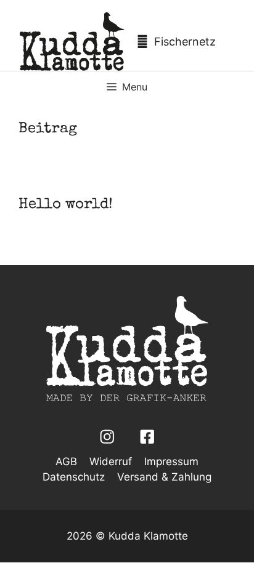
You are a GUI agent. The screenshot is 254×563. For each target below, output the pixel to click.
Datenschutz (74, 477)
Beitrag (47, 129)
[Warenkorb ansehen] (179, 41)
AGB (66, 461)
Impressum (171, 461)
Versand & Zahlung (164, 477)
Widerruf (110, 461)
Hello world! (65, 205)
